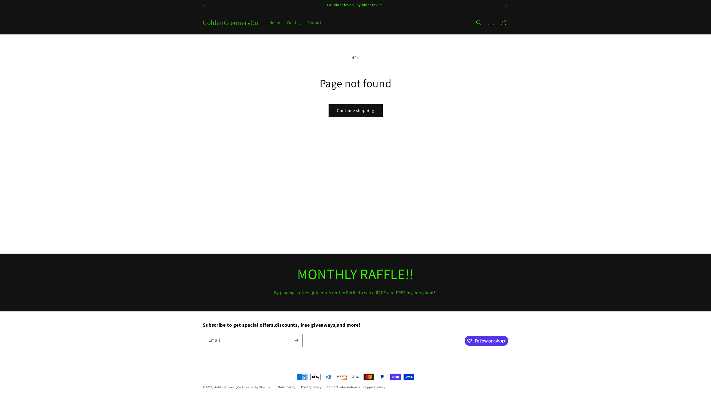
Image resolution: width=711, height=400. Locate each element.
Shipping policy (373, 387)
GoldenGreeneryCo (227, 387)
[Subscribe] (296, 340)
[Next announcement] (506, 5)
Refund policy (286, 387)
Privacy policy (311, 387)
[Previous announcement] (205, 5)
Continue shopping (355, 110)
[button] (479, 22)
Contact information (342, 387)
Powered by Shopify (256, 387)
